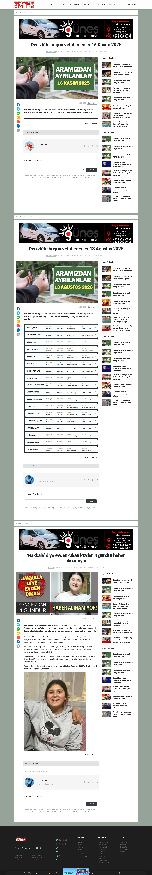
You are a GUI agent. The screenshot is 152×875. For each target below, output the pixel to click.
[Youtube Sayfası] (26, 848)
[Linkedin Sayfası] (30, 848)
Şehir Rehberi (103, 861)
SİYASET (76, 5)
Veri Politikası (19, 860)
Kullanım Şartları (37, 855)
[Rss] (34, 848)
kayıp (82, 647)
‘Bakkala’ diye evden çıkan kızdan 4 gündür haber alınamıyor (122, 90)
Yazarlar (62, 848)
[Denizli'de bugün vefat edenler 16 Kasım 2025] (57, 77)
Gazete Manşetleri (105, 863)
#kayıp (26, 771)
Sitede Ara (123, 842)
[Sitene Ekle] (41, 848)
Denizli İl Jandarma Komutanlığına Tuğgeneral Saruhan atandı (122, 164)
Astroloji (122, 851)
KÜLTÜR (91, 5)
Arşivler (61, 852)
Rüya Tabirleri (124, 849)
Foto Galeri (63, 840)
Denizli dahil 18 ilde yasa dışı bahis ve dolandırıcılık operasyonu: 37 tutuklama (122, 115)
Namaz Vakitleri (104, 847)
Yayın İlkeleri (19, 857)
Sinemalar (102, 856)
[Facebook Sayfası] (16, 848)
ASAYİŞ (68, 5)
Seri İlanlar (102, 858)
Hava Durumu (103, 842)
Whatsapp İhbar (37, 857)
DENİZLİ (61, 5)
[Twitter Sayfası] (19, 848)
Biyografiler (123, 847)
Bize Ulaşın (62, 860)
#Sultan (45, 771)
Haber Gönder (36, 860)
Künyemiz (62, 856)
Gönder (91, 169)
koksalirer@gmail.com (46, 148)
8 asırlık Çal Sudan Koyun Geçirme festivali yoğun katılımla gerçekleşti (121, 124)
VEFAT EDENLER (101, 5)
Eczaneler (102, 849)
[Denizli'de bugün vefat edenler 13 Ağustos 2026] (57, 282)
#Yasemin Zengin (36, 771)
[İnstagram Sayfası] (23, 848)
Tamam (130, 873)
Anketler (123, 845)
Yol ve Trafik (103, 845)
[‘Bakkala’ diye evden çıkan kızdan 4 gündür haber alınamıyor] (57, 593)
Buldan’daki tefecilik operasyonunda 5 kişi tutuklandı (120, 190)
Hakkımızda (18, 855)
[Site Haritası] (37, 848)
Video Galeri (63, 844)
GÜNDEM (53, 5)
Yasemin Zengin (30, 666)
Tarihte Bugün (103, 854)
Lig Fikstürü (102, 851)
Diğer (111, 5)
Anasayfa (19, 13)
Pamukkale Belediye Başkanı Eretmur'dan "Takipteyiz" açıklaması (122, 173)
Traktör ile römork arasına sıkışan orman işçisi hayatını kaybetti (122, 198)
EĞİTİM (83, 5)
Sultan (50, 647)
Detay (122, 873)
